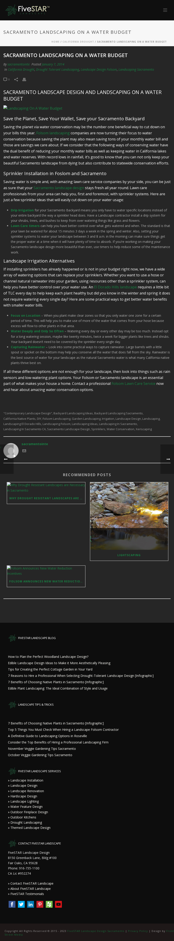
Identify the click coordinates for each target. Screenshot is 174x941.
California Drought (78, 41)
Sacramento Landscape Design (68, 429)
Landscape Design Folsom (99, 69)
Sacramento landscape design (59, 187)
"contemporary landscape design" (27, 413)
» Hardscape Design (22, 796)
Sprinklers (98, 429)
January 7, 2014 (53, 64)
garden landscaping (86, 418)
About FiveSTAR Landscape (30, 888)
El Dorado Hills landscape (115, 287)
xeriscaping (144, 429)
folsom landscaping (56, 418)
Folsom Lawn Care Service (133, 383)
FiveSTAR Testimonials (27, 894)
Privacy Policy (138, 931)
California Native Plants (19, 418)
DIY (39, 418)
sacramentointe (18, 64)
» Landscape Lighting (23, 801)
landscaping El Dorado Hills (22, 423)
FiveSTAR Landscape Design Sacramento (95, 931)
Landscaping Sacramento (136, 69)
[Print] (26, 79)
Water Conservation (120, 429)
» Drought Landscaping (25, 822)
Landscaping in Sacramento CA (24, 429)
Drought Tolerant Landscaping (57, 69)
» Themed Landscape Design (29, 827)
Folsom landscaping (53, 132)
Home (55, 41)
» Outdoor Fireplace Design (28, 812)
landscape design (128, 418)
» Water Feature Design (25, 806)
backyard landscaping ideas (73, 413)
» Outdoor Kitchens (22, 817)
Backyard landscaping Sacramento (118, 413)
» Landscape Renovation (26, 791)
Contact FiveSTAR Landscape (31, 883)
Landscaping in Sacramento (118, 423)
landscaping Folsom (56, 423)
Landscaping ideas (85, 423)
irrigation (108, 418)
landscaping (151, 418)
